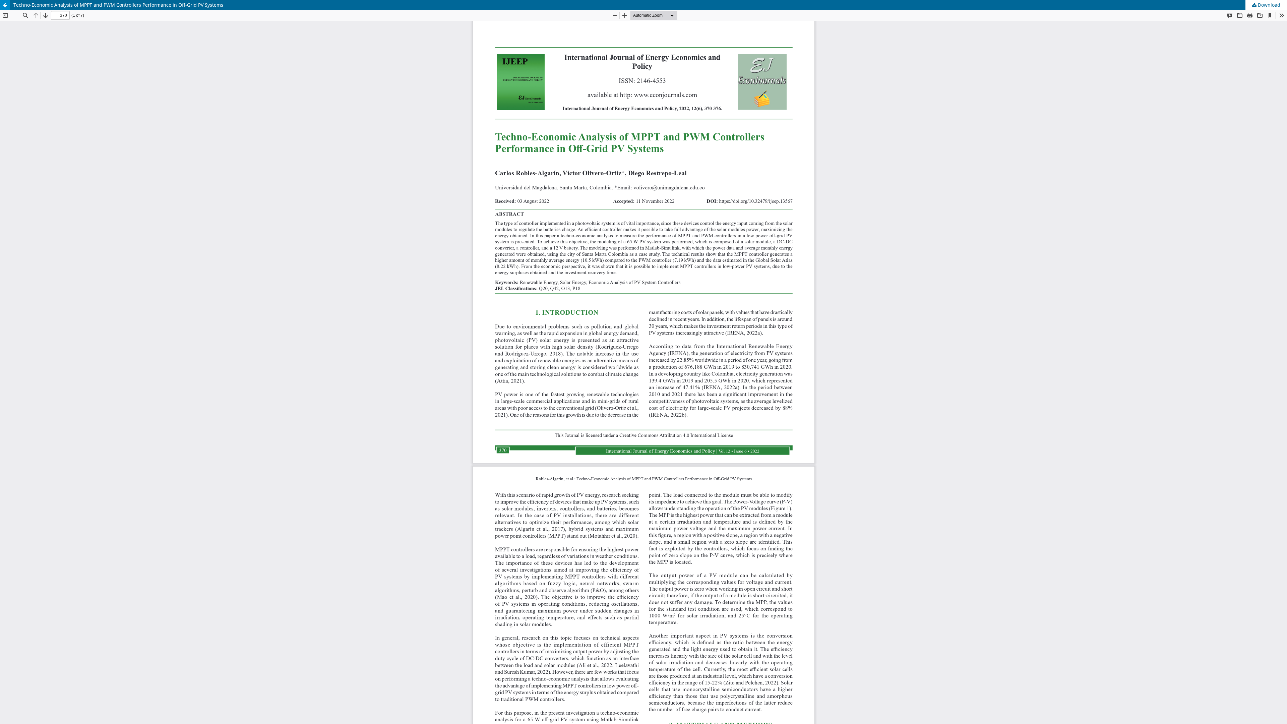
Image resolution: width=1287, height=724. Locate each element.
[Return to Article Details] (5, 5)
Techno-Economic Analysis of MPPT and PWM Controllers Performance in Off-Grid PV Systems (118, 5)
